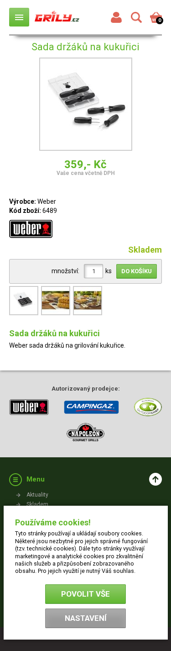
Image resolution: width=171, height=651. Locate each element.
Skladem (37, 504)
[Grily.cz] (57, 17)
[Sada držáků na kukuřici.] (25, 314)
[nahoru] (155, 479)
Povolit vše (85, 593)
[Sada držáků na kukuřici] (85, 105)
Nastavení (86, 618)
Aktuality (37, 495)
